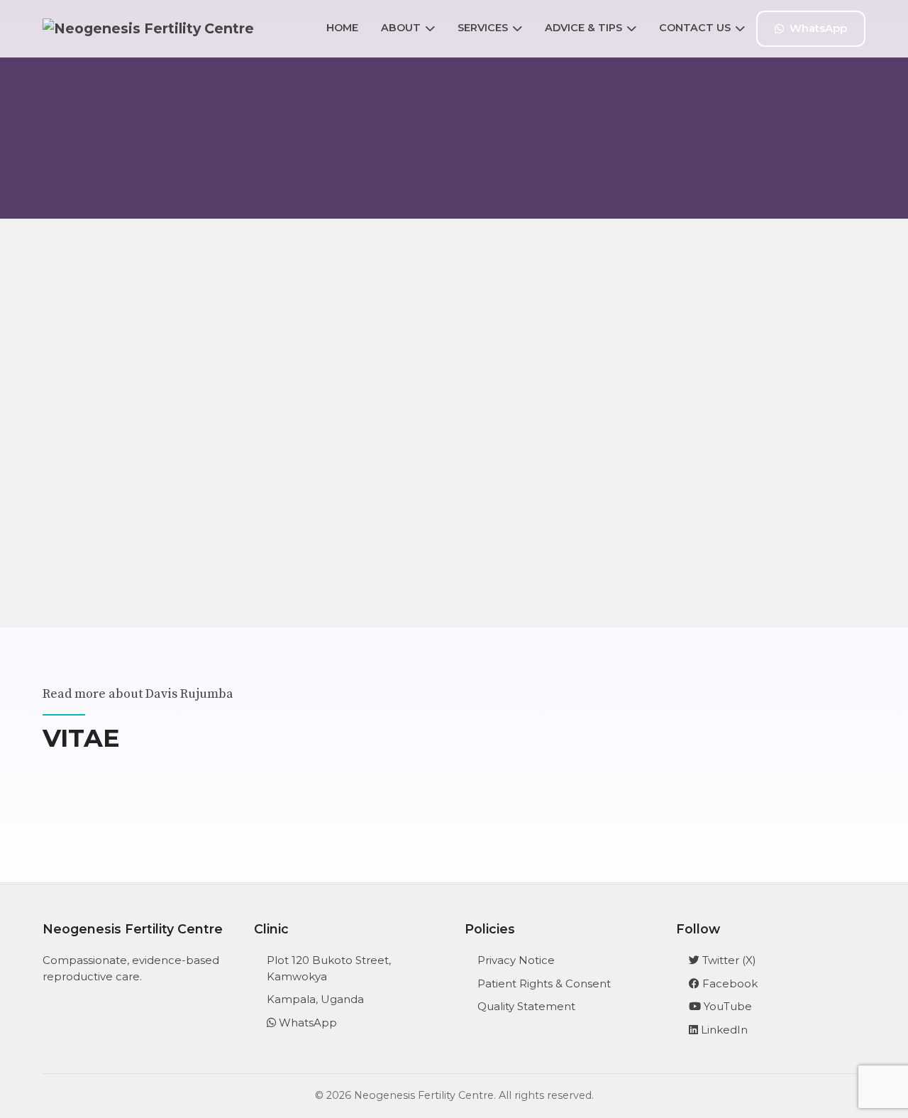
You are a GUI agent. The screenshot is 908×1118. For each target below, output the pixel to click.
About (401, 27)
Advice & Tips (583, 27)
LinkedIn (723, 1029)
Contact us (695, 27)
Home (342, 27)
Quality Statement (526, 1006)
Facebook (728, 983)
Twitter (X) (727, 960)
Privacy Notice (516, 960)
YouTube (726, 1006)
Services (483, 27)
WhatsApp (818, 28)
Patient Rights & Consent (544, 983)
